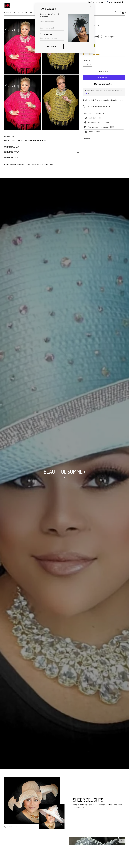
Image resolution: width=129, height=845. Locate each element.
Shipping (98, 100)
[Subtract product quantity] (90, 64)
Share (87, 138)
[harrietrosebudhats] (7, 5)
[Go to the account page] (120, 12)
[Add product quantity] (84, 64)
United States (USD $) (116, 2)
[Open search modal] (116, 12)
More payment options (103, 84)
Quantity (86, 60)
